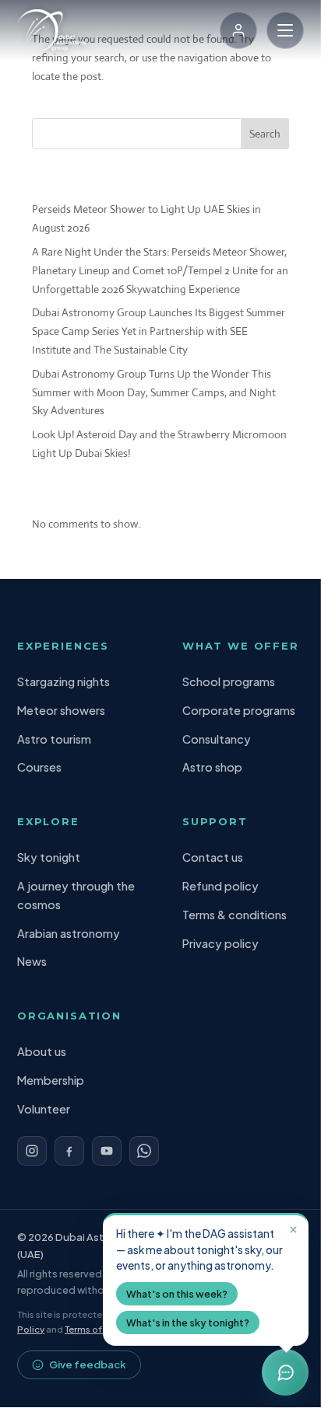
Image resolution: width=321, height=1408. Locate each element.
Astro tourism (54, 739)
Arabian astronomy (68, 933)
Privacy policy (220, 943)
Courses (39, 767)
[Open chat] (285, 1372)
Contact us (212, 857)
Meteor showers (61, 710)
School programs (228, 681)
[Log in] (238, 30)
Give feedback (87, 1364)
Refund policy (220, 886)
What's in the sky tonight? (187, 1322)
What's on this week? (177, 1294)
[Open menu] (285, 30)
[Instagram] (32, 1151)
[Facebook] (69, 1151)
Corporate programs (238, 710)
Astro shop (212, 767)
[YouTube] (107, 1151)
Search (264, 134)
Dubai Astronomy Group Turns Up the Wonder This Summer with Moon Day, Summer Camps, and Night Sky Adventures (154, 392)
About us (41, 1051)
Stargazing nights (63, 681)
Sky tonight (48, 857)
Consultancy (216, 739)
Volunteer (43, 1109)
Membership (50, 1080)
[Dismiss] (293, 1229)
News (32, 961)
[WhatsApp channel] (144, 1151)
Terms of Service (100, 1329)
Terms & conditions (234, 915)
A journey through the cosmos (76, 895)
